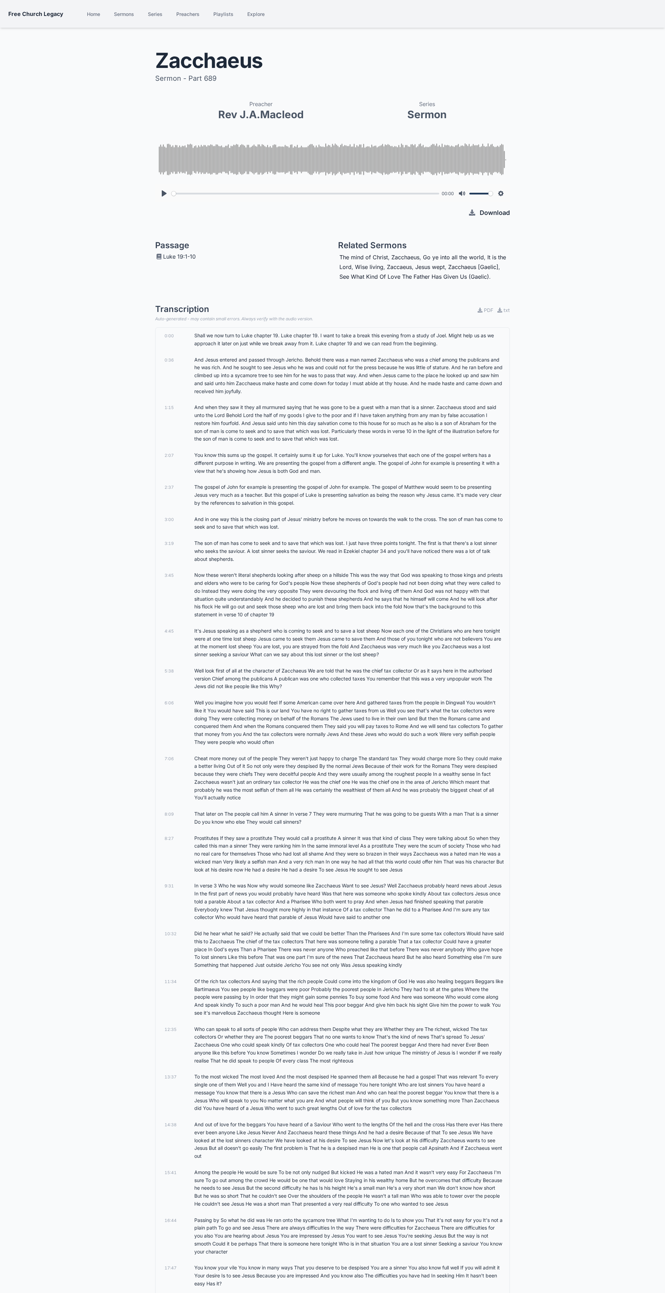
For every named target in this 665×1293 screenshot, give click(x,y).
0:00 (169, 335)
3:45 (169, 575)
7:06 (169, 758)
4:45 (169, 631)
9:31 (169, 885)
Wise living (369, 266)
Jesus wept (430, 266)
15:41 (171, 1172)
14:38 (171, 1124)
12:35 (171, 1029)
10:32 (171, 933)
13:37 (171, 1076)
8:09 (169, 814)
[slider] (305, 193)
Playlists (223, 14)
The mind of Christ (363, 257)
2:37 (169, 487)
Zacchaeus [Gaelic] (473, 266)
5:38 (169, 671)
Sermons (124, 14)
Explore (256, 14)
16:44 (171, 1220)
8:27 (169, 838)
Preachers (188, 14)
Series (155, 14)
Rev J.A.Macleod (261, 114)
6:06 (169, 702)
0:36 (169, 360)
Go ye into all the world (453, 257)
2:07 (169, 455)
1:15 (169, 407)
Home (93, 14)
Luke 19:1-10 (179, 256)
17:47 (171, 1267)
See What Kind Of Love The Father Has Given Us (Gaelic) (414, 276)
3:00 (169, 519)
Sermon (427, 114)
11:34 (171, 981)
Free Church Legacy (35, 13)
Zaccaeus (399, 266)
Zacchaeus (405, 257)
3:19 (169, 543)
